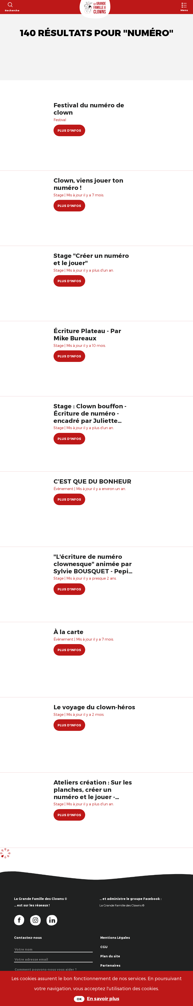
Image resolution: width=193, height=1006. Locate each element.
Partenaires (110, 965)
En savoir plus (103, 998)
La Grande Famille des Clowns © (122, 905)
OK (79, 999)
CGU (104, 947)
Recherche (10, 10)
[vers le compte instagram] (38, 919)
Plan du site (110, 956)
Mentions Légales (115, 937)
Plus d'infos (69, 130)
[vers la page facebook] (22, 919)
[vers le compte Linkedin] (54, 919)
